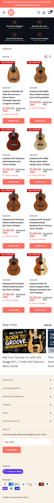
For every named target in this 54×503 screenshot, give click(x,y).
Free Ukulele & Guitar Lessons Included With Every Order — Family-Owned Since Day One (27, 3)
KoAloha (6, 88)
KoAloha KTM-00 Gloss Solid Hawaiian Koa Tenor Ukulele (13, 161)
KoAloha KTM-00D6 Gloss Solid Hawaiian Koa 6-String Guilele (39, 94)
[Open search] (38, 12)
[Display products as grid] (46, 56)
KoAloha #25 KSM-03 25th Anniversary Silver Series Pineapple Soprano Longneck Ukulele (13, 97)
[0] (49, 12)
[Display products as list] (50, 56)
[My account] (44, 12)
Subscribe (12, 450)
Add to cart (13, 121)
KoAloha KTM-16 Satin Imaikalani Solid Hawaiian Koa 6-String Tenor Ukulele (40, 224)
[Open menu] (4, 12)
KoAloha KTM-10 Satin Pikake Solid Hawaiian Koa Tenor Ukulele (13, 222)
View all (47, 325)
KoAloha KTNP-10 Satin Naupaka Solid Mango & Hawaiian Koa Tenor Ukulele (40, 288)
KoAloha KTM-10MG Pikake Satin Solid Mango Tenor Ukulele (40, 161)
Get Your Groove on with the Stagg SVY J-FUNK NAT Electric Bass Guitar (23, 362)
